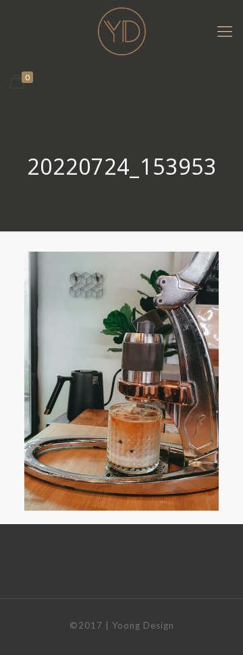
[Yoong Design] (121, 31)
